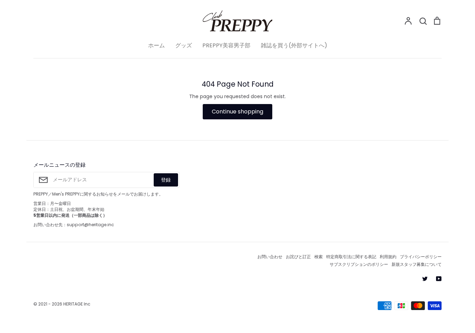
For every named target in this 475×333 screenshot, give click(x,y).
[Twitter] (425, 279)
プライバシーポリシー (421, 257)
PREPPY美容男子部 (226, 45)
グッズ (183, 45)
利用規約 (388, 257)
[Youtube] (439, 279)
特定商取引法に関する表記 (351, 257)
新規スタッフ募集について (417, 264)
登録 (166, 179)
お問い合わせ (269, 257)
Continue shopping (237, 112)
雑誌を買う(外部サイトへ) (294, 45)
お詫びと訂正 (298, 257)
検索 (318, 257)
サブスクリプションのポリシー (359, 264)
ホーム (156, 45)
